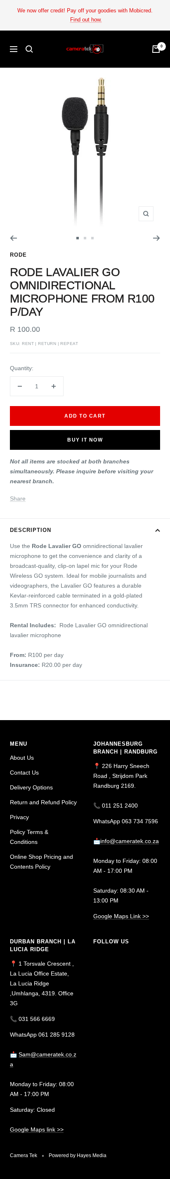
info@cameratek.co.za (129, 841)
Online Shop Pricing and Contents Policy (41, 861)
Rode (18, 255)
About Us (22, 757)
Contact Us (24, 772)
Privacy (19, 817)
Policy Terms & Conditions (29, 837)
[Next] (156, 238)
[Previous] (13, 238)
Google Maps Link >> (121, 916)
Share (18, 498)
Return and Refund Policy (43, 802)
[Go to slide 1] (77, 238)
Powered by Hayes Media (77, 1155)
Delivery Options (31, 787)
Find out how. (86, 20)
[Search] (29, 49)
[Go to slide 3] (92, 238)
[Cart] (156, 49)
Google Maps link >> (37, 1129)
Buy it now (85, 440)
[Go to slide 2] (85, 238)
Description (30, 530)
